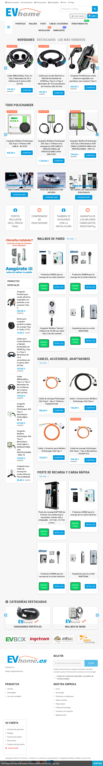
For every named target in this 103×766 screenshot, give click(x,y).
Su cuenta (11, 722)
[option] (20, 70)
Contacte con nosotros (64, 711)
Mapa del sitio (60, 715)
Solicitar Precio (43, 287)
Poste (43, 24)
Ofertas (10, 689)
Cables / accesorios (58, 24)
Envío (57, 689)
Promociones (40, 2)
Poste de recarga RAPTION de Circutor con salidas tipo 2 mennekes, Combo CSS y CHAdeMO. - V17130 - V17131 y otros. (52, 517)
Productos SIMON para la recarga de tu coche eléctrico (83, 275)
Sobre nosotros (13, 2)
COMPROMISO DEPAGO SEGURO (39, 219)
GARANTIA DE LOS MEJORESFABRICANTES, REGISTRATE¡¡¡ (88, 221)
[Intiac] (59, 639)
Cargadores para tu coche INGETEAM (83, 329)
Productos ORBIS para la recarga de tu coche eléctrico (52, 275)
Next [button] (97, 68)
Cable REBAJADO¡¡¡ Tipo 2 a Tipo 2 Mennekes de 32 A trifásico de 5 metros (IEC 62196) (19, 80)
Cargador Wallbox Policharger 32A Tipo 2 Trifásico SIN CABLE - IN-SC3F (19, 143)
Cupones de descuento (16, 744)
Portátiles (20, 24)
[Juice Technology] (83, 639)
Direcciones (11, 741)
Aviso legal (59, 693)
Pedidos (10, 733)
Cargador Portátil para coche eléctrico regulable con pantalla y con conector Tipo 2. (83, 78)
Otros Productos (80, 22)
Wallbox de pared (75, 626)
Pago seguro (60, 704)
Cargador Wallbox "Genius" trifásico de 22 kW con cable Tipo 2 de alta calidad (51, 331)
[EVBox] (11, 639)
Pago (71, 2)
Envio (63, 2)
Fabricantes (59, 29)
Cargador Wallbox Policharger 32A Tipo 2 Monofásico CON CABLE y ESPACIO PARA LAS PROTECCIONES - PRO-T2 (83, 145)
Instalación (44, 29)
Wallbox (33, 24)
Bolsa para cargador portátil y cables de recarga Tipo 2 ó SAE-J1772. (24, 324)
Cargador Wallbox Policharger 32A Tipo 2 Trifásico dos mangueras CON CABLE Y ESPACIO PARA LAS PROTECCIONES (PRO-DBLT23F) (51, 147)
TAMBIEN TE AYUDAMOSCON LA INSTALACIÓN (63, 221)
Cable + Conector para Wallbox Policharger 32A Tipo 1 (51, 449)
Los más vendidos (14, 696)
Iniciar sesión (78, 16)
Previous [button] (5, 68)
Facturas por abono (14, 737)
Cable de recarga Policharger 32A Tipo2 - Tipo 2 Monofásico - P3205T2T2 (83, 451)
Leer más (55, 763)
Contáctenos (28, 2)
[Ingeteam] (35, 639)
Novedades (53, 2)
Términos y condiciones (64, 696)
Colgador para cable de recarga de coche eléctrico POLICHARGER (23, 471)
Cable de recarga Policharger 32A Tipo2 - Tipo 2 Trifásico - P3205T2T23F (52, 401)
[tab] (26, 40)
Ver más (71, 239)
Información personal (15, 729)
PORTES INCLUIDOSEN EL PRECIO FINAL (15, 221)
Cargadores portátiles (28, 626)
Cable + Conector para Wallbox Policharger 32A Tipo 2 (83, 400)
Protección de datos (63, 708)
